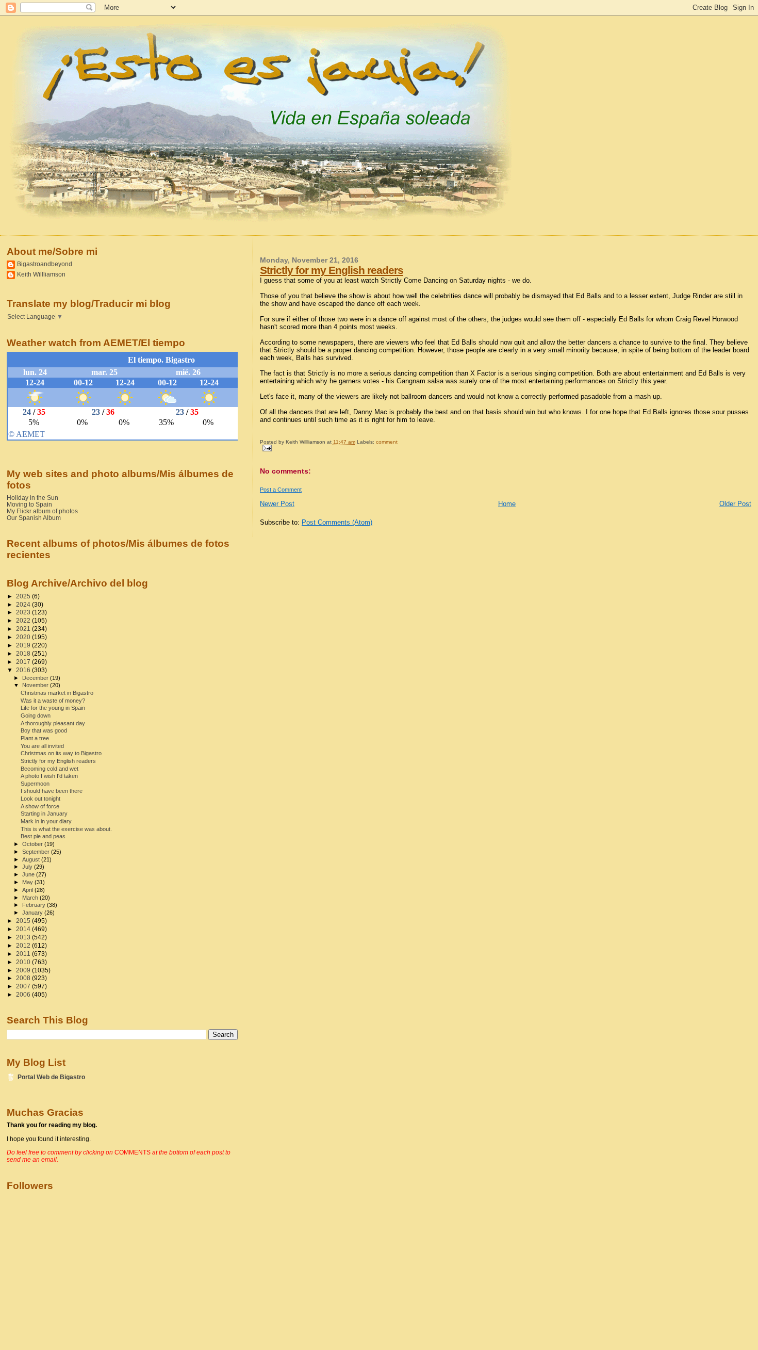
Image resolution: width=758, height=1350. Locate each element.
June (29, 874)
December (36, 678)
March (31, 897)
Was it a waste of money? (53, 700)
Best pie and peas (43, 836)
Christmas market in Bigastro (57, 693)
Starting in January (44, 813)
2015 (24, 920)
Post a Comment (281, 489)
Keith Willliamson (41, 274)
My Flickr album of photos (42, 511)
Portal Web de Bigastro (51, 1077)
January (33, 912)
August (31, 859)
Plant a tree (35, 738)
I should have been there (52, 791)
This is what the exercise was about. (66, 829)
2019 (24, 645)
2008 (24, 977)
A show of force (40, 806)
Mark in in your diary (46, 821)
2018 (24, 653)
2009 (24, 970)
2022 (24, 620)
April (28, 890)
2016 (24, 669)
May (28, 882)
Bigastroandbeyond (44, 264)
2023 (24, 612)
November (36, 685)
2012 (24, 945)
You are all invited (42, 746)
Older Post (735, 504)
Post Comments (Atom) (337, 522)
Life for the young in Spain (53, 708)
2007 (24, 986)
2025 (24, 596)
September (36, 852)
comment (387, 442)
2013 (24, 937)
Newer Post (277, 504)
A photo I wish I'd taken (49, 776)
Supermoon (35, 783)
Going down (36, 715)
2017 (24, 661)
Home (507, 504)
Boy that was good (44, 730)
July (28, 867)
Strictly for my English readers (331, 270)
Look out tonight (40, 798)
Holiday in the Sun (32, 497)
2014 (24, 928)
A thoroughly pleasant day (53, 723)
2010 (24, 961)
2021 (24, 628)
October (33, 844)
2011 (24, 953)
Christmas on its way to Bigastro (61, 753)
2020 (24, 636)
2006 (24, 994)
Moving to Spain (29, 504)
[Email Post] (266, 447)
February (34, 905)
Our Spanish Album (34, 517)
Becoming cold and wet (49, 769)
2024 (24, 604)
